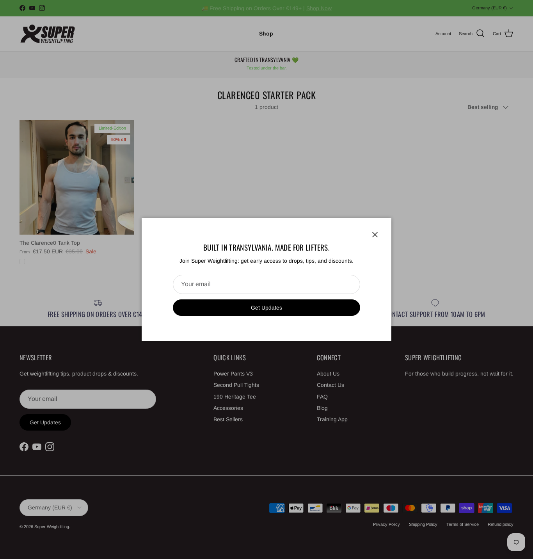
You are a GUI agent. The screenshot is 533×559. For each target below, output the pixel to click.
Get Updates (266, 307)
